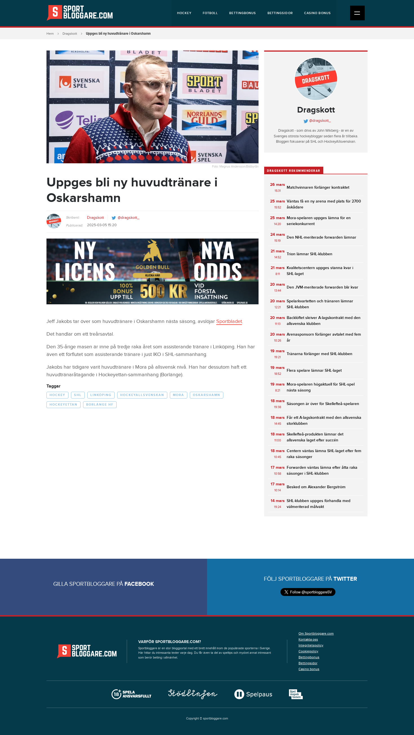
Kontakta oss (308, 639)
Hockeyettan (63, 404)
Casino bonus (317, 13)
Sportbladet (229, 321)
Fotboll (210, 13)
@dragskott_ (128, 217)
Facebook (139, 584)
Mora (178, 395)
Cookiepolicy (308, 651)
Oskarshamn (206, 395)
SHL (78, 395)
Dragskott (70, 34)
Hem (50, 34)
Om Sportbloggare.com (316, 633)
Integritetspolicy (311, 645)
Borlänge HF (99, 404)
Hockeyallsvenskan (142, 395)
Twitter (345, 579)
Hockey (184, 13)
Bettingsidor (280, 13)
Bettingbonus (242, 13)
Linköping (101, 395)
